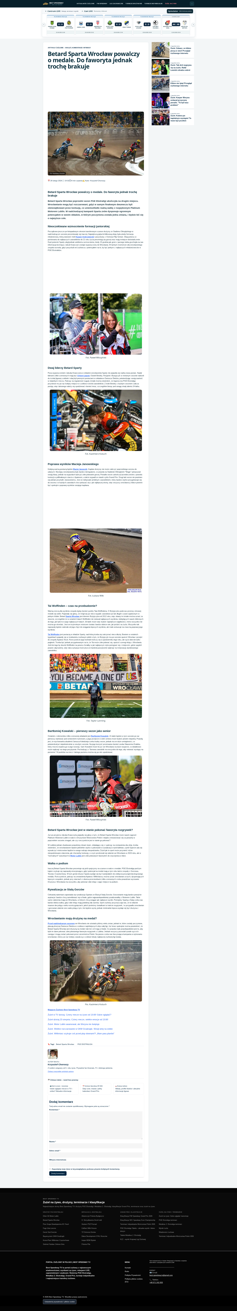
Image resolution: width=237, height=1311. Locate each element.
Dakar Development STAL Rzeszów (94, 1236)
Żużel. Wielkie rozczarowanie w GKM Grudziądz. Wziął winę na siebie (80, 1029)
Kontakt (128, 1268)
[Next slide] (44, 24)
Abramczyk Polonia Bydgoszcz (93, 1216)
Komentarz (54, 1110)
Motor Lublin (75, 856)
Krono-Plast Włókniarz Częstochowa (56, 1240)
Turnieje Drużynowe (134, 3)
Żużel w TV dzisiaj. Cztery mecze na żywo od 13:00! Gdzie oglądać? (79, 1015)
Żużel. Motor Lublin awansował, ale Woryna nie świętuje (73, 1024)
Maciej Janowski (80, 469)
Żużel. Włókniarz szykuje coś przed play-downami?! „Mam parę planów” (81, 1033)
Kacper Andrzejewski (85, 237)
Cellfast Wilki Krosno (89, 1228)
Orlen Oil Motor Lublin (51, 1216)
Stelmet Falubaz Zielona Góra (53, 1244)
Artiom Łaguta (83, 376)
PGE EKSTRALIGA (85, 1044)
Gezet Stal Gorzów (50, 1232)
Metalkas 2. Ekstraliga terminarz (170, 1224)
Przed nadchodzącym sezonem (61, 923)
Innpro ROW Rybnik (89, 1240)
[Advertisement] (96, 90)
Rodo (127, 1271)
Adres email (54, 1151)
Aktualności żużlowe (85, 3)
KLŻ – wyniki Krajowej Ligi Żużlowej (133, 1239)
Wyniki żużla (163, 1228)
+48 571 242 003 (156, 1282)
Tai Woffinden (54, 634)
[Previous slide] (193, 24)
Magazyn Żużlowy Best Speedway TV (64, 1010)
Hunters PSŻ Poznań (89, 1224)
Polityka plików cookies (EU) (134, 1280)
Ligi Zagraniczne (116, 3)
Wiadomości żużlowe (166, 1232)
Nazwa (52, 1142)
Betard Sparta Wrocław (65, 1044)
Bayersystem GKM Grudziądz (53, 1236)
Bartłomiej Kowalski (99, 736)
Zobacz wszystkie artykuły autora (61, 1071)
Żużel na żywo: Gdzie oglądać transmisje (173, 1216)
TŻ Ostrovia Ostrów (89, 1232)
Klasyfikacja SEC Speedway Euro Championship (137, 1220)
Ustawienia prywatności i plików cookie (60, 1302)
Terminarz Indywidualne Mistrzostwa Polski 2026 (137, 1224)
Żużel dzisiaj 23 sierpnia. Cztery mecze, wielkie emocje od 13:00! (78, 1019)
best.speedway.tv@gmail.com (161, 1275)
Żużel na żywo (171, 3)
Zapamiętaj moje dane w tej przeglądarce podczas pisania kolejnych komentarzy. (86, 1169)
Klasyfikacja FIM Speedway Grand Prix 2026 (136, 1216)
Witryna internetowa (57, 1160)
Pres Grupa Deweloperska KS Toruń (56, 1224)
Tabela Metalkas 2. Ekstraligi (130, 1235)
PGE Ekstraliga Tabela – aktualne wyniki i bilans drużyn (137, 1229)
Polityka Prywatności (133, 1275)
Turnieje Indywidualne (153, 3)
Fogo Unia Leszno (49, 1228)
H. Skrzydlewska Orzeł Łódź (92, 1220)
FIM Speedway (102, 3)
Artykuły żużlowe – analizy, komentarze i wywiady (69, 48)
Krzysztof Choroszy (97, 181)
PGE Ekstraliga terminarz (168, 1220)
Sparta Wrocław (72, 616)
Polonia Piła (86, 1244)
